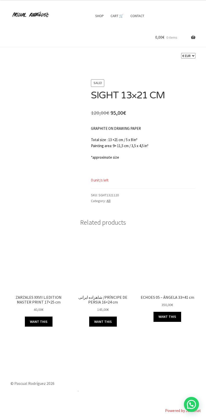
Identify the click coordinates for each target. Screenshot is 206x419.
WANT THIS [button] (38, 321)
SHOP (99, 16)
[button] (191, 404)
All (109, 201)
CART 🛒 (117, 16)
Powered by (183, 410)
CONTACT (137, 16)
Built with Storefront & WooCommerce (44, 389)
